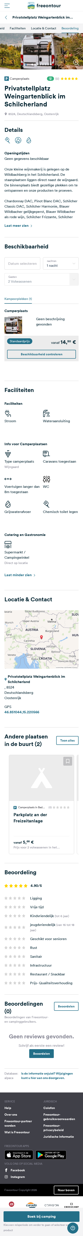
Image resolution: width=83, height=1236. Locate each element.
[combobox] (61, 263)
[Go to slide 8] (51, 64)
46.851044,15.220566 (21, 712)
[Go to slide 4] (40, 64)
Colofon (49, 1108)
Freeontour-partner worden (18, 1123)
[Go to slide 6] (45, 64)
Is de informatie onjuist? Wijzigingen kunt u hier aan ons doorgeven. (47, 1075)
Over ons (10, 1114)
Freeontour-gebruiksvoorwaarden (59, 1116)
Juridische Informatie (58, 1136)
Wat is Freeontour (17, 1132)
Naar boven (66, 1190)
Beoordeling (70, 28)
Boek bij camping (41, 1216)
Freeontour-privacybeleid (53, 1127)
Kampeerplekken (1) (18, 299)
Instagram (18, 1177)
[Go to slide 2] (35, 64)
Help (7, 1108)
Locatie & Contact (43, 28)
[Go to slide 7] (48, 64)
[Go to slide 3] (38, 64)
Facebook (18, 1170)
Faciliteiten (18, 28)
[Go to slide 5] (43, 64)
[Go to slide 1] (32, 64)
